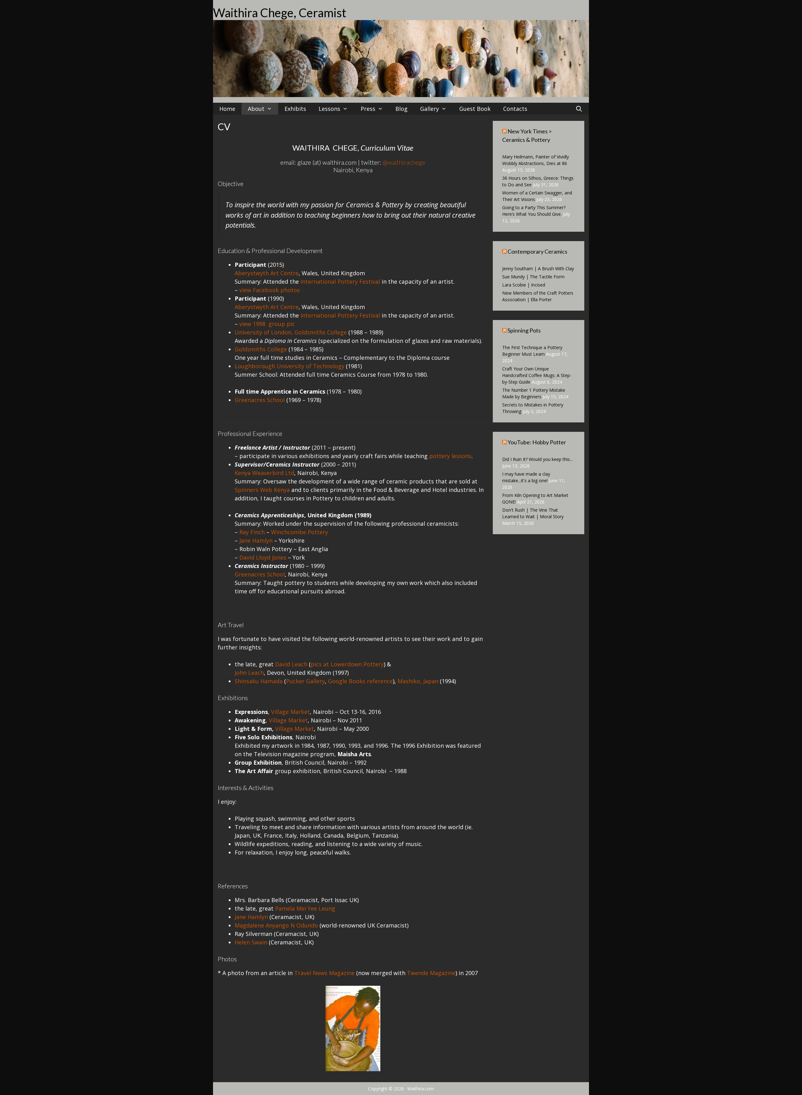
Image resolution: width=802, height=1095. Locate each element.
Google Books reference (360, 681)
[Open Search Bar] (579, 109)
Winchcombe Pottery (299, 532)
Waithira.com (420, 1089)
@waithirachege (404, 162)
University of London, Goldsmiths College (291, 332)
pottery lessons (450, 456)
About (256, 108)
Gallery (429, 108)
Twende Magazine (431, 973)
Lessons (329, 108)
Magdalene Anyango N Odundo (276, 925)
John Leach (249, 672)
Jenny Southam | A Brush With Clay (538, 268)
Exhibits (295, 108)
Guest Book (475, 108)
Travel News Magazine (324, 973)
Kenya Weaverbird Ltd (264, 473)
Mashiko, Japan (418, 681)
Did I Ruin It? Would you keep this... (537, 459)
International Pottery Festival (340, 281)
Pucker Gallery (305, 681)
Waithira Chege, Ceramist (279, 12)
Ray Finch (252, 532)
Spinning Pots (524, 330)
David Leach (291, 664)
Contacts (515, 108)
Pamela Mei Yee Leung (305, 908)
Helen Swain (251, 942)
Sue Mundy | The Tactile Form (533, 277)
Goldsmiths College (261, 349)
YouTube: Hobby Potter (537, 442)
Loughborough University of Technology (289, 366)
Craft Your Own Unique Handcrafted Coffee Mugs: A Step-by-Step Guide (536, 375)
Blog (401, 108)
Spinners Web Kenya (262, 489)
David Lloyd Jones (262, 557)
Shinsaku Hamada (259, 681)
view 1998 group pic (267, 324)
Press (368, 108)
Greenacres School (260, 400)
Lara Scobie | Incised (523, 285)
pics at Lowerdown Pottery (347, 664)
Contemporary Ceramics (537, 251)
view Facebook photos (269, 290)
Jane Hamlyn (256, 540)
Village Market (290, 711)
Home (227, 108)
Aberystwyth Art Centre (267, 273)
